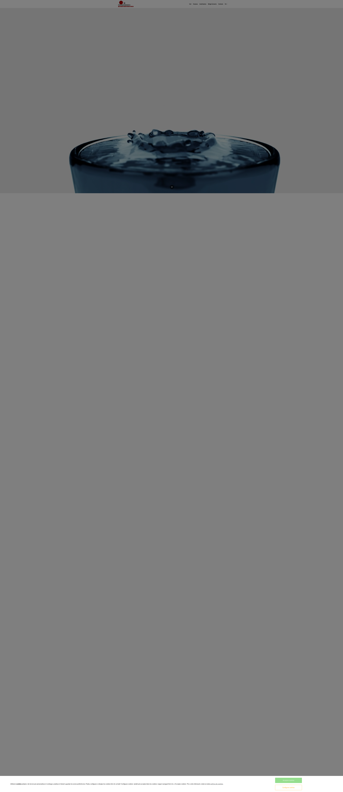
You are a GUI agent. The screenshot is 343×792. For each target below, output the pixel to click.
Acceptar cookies (288, 780)
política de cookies (217, 784)
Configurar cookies (288, 787)
